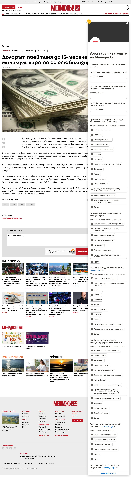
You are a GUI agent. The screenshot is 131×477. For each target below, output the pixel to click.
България (9, 13)
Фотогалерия (60, 422)
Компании (42, 416)
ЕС (23, 427)
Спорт (74, 413)
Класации (58, 424)
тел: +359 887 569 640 (27, 458)
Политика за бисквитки (45, 463)
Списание (108, 13)
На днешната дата (62, 429)
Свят (16, 13)
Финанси (42, 413)
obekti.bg (45, 2)
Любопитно (63, 13)
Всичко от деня (75, 13)
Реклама (58, 413)
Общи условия (7, 463)
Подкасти (117, 13)
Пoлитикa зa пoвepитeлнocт (24, 463)
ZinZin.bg (53, 2)
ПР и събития (60, 416)
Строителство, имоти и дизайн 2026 (71, 2)
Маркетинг (53, 13)
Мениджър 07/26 (106, 2)
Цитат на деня (60, 432)
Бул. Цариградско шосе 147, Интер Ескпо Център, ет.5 (38, 456)
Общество (26, 416)
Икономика (43, 421)
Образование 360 (93, 2)
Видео (74, 416)
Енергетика (43, 418)
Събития (125, 13)
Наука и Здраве (61, 435)
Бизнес (22, 13)
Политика (25, 413)
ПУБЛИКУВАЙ (84, 251)
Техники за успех (45, 429)
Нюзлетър (77, 420)
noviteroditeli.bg (34, 2)
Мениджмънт (31, 13)
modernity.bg (23, 2)
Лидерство (43, 427)
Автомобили (77, 411)
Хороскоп (58, 427)
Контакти (24, 454)
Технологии (43, 13)
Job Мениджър (44, 432)
